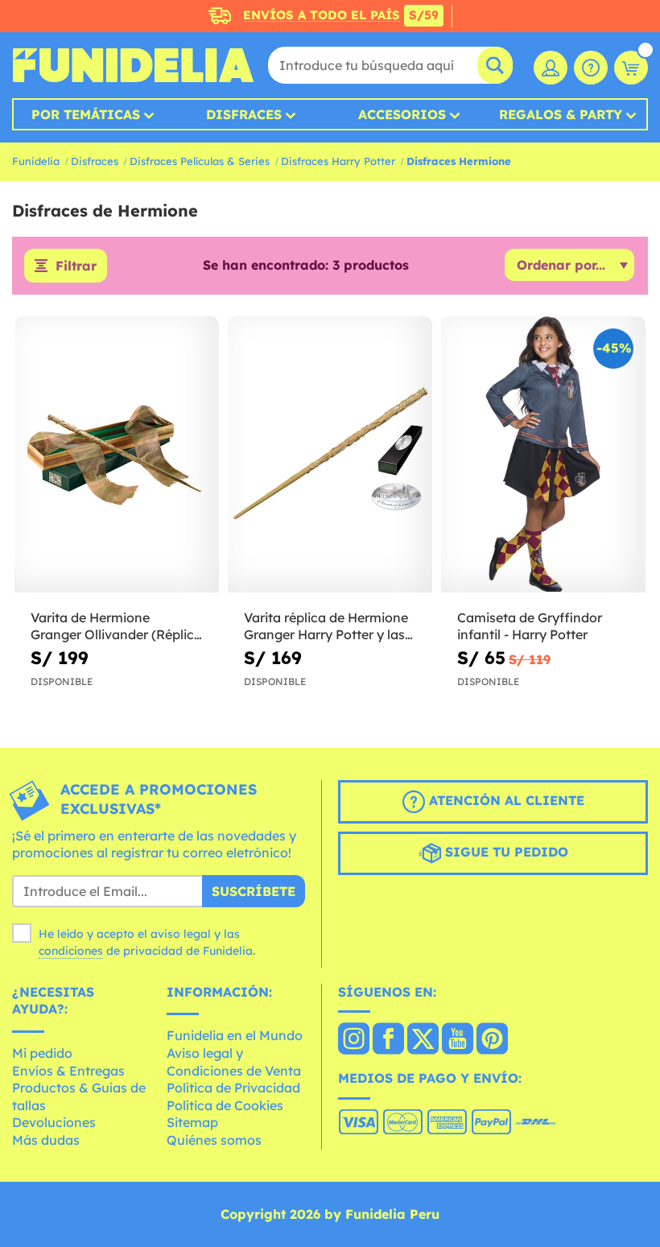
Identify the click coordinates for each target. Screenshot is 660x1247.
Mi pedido (42, 1053)
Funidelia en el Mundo (235, 1035)
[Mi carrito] (631, 68)
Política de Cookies (225, 1105)
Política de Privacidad (233, 1088)
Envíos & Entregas (68, 1071)
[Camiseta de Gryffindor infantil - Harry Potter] (543, 454)
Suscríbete (253, 891)
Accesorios (402, 114)
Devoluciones (54, 1122)
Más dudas (46, 1140)
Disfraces (244, 114)
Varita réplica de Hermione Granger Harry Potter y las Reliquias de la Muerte (326, 626)
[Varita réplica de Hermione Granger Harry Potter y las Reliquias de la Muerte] (330, 454)
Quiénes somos (214, 1140)
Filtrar (76, 266)
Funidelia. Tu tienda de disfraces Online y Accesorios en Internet (133, 65)
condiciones (71, 951)
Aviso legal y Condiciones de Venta (234, 1062)
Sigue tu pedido (504, 852)
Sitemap (192, 1122)
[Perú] (353, 1040)
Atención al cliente (504, 800)
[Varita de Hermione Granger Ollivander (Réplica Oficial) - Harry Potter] (116, 454)
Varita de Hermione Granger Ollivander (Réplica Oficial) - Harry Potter (116, 626)
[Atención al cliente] (591, 68)
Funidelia (36, 161)
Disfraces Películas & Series (200, 161)
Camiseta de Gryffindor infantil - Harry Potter (529, 625)
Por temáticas (85, 114)
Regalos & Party (560, 114)
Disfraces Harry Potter (338, 161)
